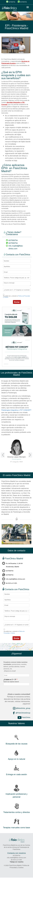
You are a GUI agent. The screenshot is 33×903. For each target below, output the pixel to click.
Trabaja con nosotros (16, 862)
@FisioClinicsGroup (22, 712)
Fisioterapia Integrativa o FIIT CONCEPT (16, 410)
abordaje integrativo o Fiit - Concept (13, 103)
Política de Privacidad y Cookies (19, 866)
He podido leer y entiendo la (16, 296)
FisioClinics (25, 717)
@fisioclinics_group (23, 708)
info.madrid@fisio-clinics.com (16, 247)
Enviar (17, 302)
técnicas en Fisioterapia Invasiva (15, 62)
